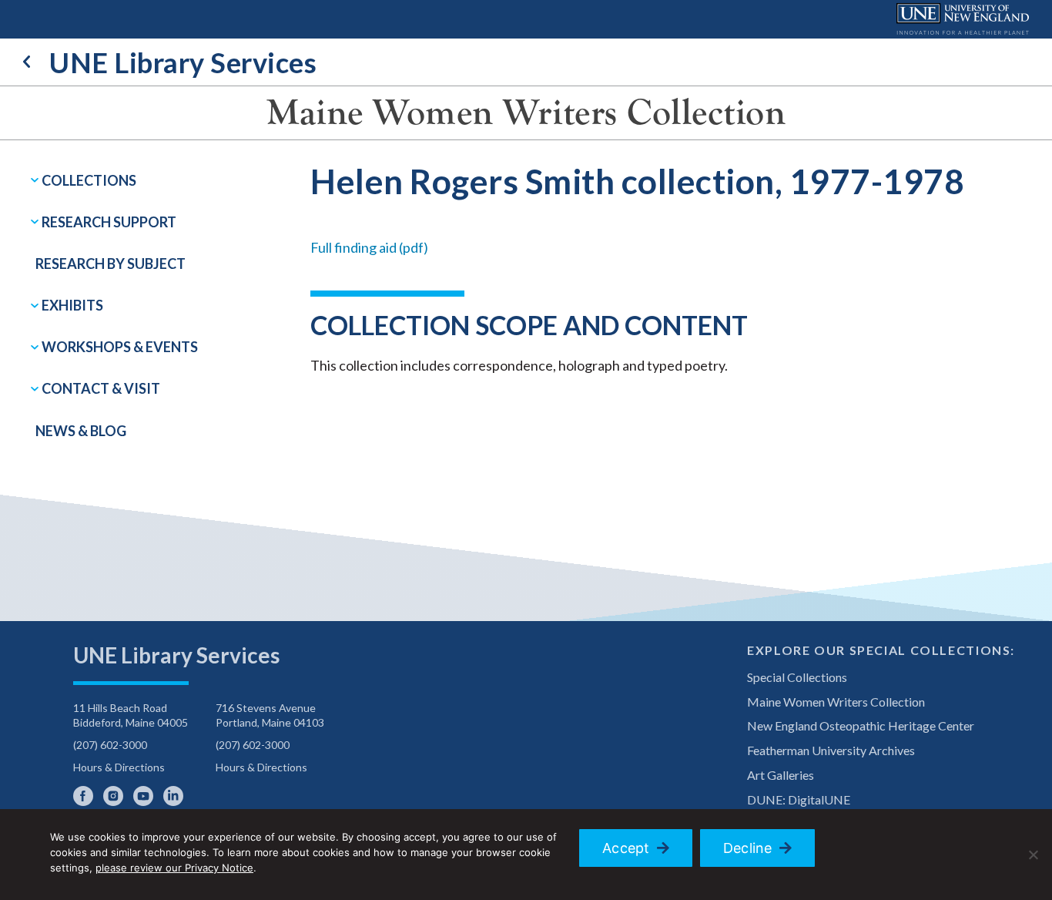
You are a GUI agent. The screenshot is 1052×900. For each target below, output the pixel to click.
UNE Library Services (183, 62)
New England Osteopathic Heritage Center (860, 725)
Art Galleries (780, 774)
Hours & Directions (119, 767)
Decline (747, 848)
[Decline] (1032, 854)
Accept (626, 848)
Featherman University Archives (831, 750)
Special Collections (797, 677)
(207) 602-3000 (110, 744)
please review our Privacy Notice (174, 867)
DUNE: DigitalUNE (798, 799)
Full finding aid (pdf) (369, 247)
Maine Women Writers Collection (526, 112)
